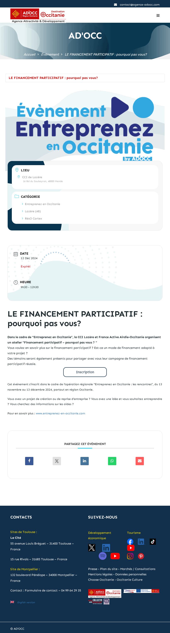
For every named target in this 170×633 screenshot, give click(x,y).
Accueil (29, 54)
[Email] (140, 461)
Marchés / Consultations (137, 569)
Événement (50, 54)
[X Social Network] (57, 461)
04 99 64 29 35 (71, 590)
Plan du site (108, 569)
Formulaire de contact (41, 590)
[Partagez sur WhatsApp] (112, 461)
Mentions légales (100, 574)
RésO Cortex (33, 218)
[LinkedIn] (84, 461)
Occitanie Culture (129, 580)
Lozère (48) (33, 211)
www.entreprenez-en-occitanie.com (60, 413)
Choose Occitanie (101, 580)
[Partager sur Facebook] (29, 461)
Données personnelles (130, 574)
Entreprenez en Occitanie (42, 204)
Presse (92, 569)
